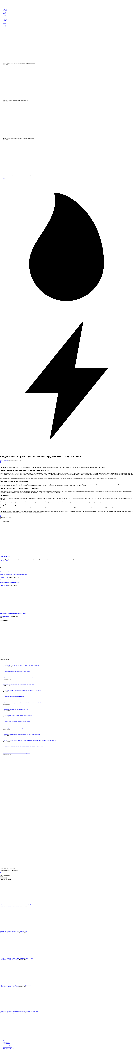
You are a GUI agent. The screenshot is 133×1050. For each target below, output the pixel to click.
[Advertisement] (41, 537)
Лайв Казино (6, 1042)
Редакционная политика (8, 1048)
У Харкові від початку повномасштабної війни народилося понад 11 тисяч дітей (22, 690)
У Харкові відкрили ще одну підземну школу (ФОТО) (15, 709)
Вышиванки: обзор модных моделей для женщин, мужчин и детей (13, 574)
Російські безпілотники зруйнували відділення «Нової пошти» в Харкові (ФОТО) (22, 702)
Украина (5, 10)
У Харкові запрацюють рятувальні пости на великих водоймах (17, 715)
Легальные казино (7, 1043)
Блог (4, 17)
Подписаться (3, 872)
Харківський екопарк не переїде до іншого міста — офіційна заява (18, 684)
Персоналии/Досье (7, 1045)
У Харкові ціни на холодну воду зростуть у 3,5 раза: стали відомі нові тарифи (21, 665)
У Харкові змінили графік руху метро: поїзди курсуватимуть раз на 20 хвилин (21, 734)
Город (4, 12)
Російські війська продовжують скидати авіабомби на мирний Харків (19, 677)
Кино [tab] (6, 26)
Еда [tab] (4, 26)
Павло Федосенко (4, 577)
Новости (5, 9)
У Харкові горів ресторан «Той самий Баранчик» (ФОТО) (16, 753)
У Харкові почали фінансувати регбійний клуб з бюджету (16, 721)
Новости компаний (7, 1047)
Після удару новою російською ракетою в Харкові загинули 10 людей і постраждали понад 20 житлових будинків (30, 740)
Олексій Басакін (4, 460)
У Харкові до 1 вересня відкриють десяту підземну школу (16, 671)
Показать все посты (4, 560)
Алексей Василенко (4, 616)
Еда (4, 14)
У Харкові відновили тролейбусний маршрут (13, 696)
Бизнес (4, 13)
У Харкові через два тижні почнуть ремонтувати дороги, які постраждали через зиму (23, 746)
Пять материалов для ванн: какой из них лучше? (10, 582)
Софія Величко (15, 906)
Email (1, 876)
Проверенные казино (8, 1040)
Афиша (4, 15)
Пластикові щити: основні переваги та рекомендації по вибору (13, 613)
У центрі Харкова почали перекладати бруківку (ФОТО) (16, 728)
